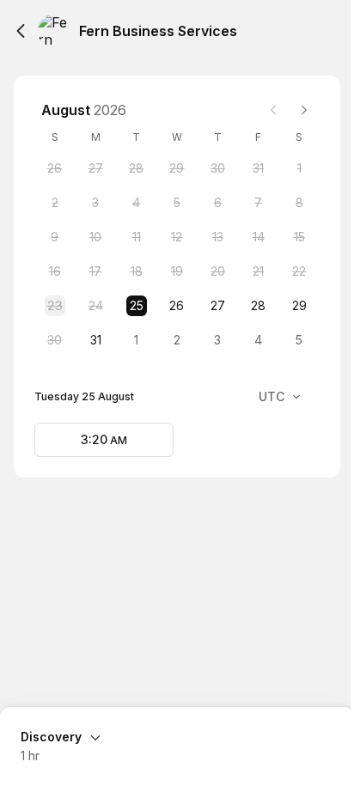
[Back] (20, 31)
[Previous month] (273, 110)
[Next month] (304, 110)
